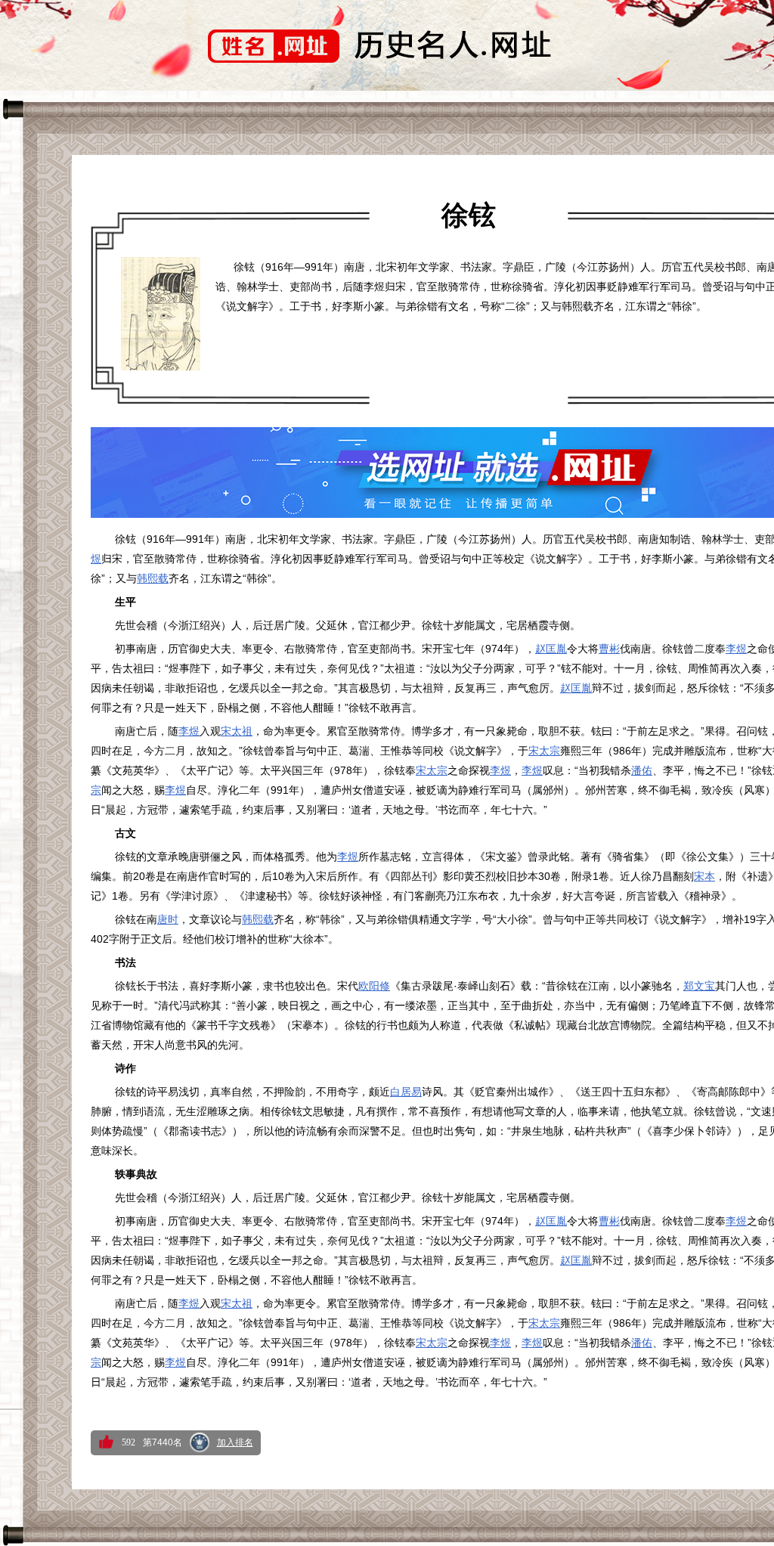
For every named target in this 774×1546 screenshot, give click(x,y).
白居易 (406, 1092)
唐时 (167, 919)
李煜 (736, 649)
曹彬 (609, 649)
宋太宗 (544, 751)
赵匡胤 (551, 649)
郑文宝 (699, 986)
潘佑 (641, 770)
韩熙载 (153, 578)
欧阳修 (374, 986)
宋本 (704, 876)
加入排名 (235, 1442)
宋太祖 (236, 731)
